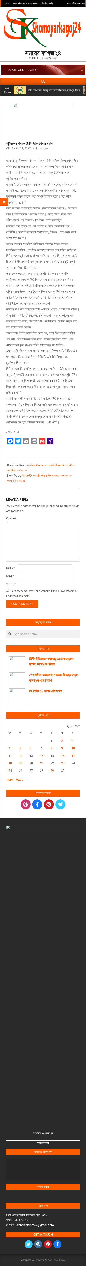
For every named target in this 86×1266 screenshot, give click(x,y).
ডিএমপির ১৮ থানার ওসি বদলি (45, 691)
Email (10, 575)
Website (11, 583)
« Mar (9, 780)
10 (73, 748)
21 (41, 763)
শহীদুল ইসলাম (43, 1142)
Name (10, 567)
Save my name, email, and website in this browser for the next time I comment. (41, 593)
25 (10, 771)
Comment (11, 520)
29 (52, 771)
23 (62, 763)
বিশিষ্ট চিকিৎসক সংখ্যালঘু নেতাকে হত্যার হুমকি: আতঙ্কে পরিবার (54, 90)
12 (20, 756)
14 (41, 756)
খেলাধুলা (44, 148)
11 (10, 756)
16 (62, 756)
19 (20, 763)
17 (73, 756)
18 (10, 763)
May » (19, 780)
